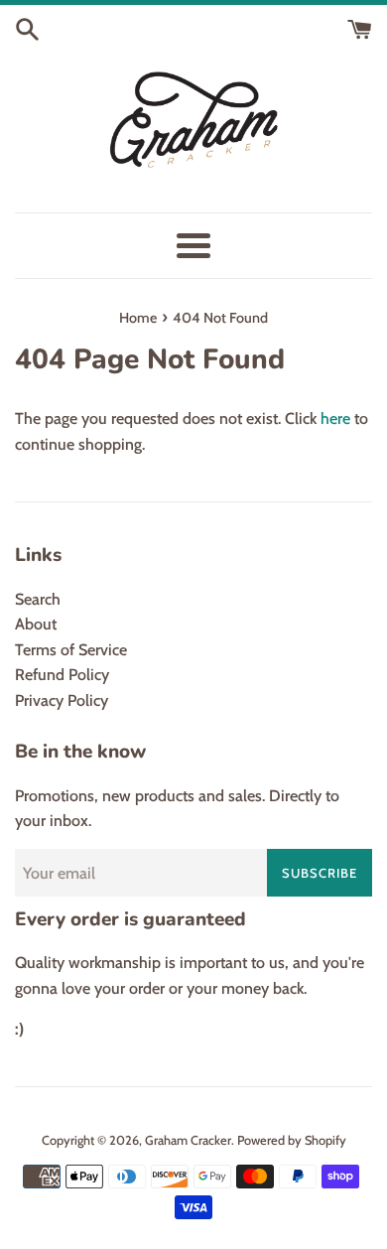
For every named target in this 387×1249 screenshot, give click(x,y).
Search (38, 599)
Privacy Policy (61, 700)
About (36, 624)
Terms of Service (71, 649)
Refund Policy (62, 674)
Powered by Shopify (291, 1140)
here (335, 418)
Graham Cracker (188, 1140)
